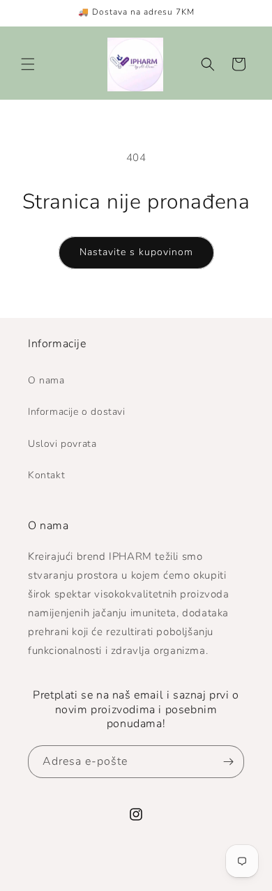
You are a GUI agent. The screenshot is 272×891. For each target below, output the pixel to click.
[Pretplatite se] (228, 761)
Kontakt (46, 475)
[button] (28, 64)
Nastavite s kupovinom (136, 252)
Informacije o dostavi (77, 411)
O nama (46, 380)
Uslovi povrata (62, 443)
